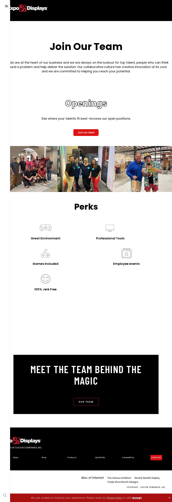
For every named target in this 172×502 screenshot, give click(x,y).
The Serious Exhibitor (119, 477)
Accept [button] (137, 497)
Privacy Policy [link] (114, 497)
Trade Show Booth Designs (122, 481)
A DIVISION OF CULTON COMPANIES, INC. (21, 447)
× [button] (169, 498)
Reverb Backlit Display (147, 477)
